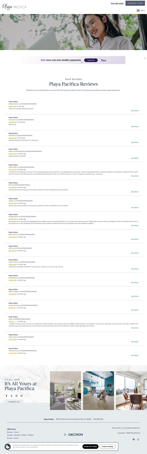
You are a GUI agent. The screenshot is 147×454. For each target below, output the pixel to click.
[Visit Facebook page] (6, 395)
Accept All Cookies (90, 446)
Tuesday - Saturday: (14, 435)
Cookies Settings (107, 446)
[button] (135, 3)
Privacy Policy (117, 428)
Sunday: (10, 438)
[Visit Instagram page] (22, 395)
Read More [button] (134, 111)
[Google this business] (16, 395)
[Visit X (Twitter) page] (12, 395)
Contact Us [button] (14, 402)
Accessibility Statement (132, 428)
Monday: (10, 432)
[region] (63, 446)
